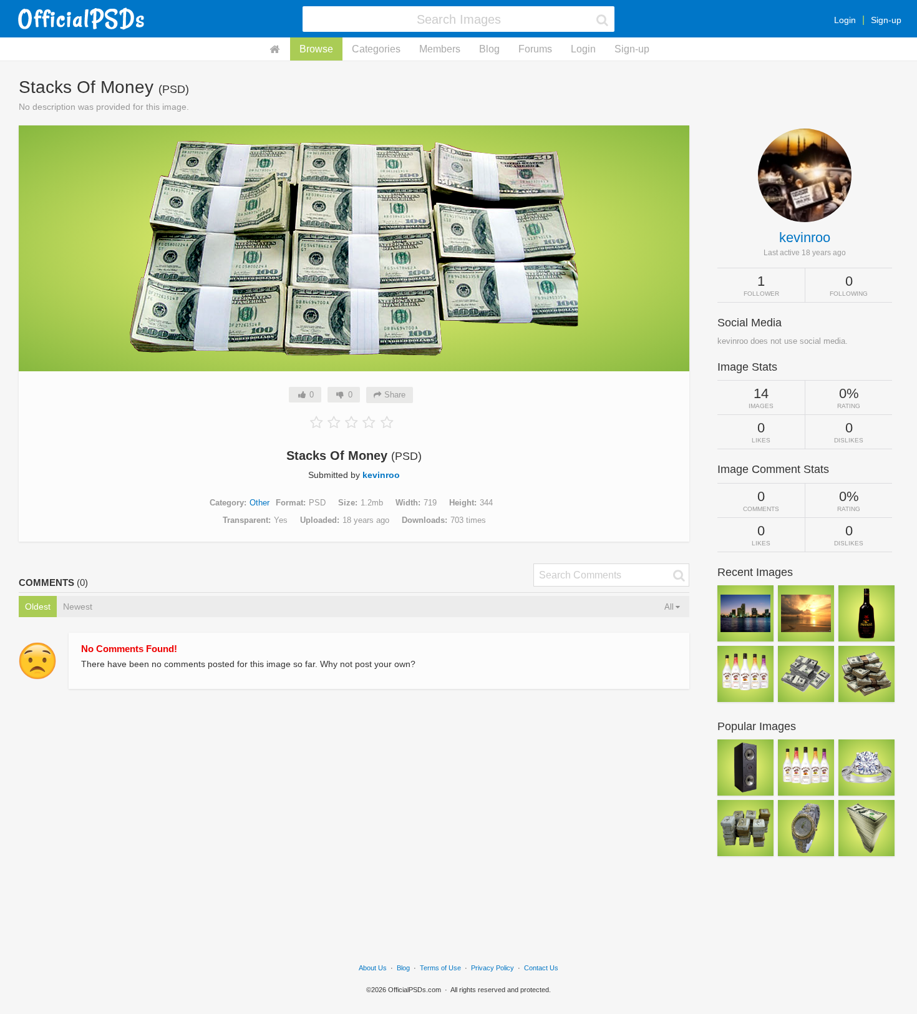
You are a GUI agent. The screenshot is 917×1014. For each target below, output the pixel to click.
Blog (489, 49)
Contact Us (541, 968)
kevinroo (381, 475)
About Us (373, 968)
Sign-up (886, 20)
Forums (535, 49)
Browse (316, 49)
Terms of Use (440, 968)
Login (845, 20)
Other (259, 502)
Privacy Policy (492, 968)
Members (439, 49)
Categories (376, 49)
